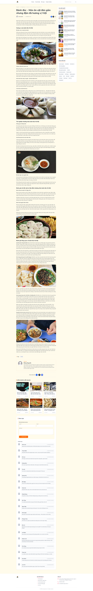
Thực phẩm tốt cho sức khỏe (63, 68)
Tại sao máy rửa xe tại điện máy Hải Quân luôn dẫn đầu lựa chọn (36, 394)
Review (33, 1)
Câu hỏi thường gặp (41, 583)
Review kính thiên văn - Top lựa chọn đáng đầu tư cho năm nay (22, 394)
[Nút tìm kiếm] (75, 1)
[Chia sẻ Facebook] (51, 16)
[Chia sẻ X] (53, 16)
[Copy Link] (55, 16)
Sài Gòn (60, 76)
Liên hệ (39, 585)
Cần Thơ (70, 78)
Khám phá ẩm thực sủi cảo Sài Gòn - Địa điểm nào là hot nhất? (49, 410)
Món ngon (43, 1)
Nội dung (20, 428)
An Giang (60, 78)
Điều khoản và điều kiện (42, 580)
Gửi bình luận (24, 436)
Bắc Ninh (67, 76)
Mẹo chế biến (61, 74)
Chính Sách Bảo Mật (41, 582)
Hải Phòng (66, 74)
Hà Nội (22, 356)
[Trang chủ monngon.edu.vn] (17, 2)
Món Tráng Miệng (62, 66)
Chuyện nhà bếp (48, 1)
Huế (64, 76)
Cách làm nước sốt (62, 72)
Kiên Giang (65, 78)
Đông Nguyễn (27, 363)
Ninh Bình (72, 76)
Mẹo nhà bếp (37, 1)
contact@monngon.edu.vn (63, 583)
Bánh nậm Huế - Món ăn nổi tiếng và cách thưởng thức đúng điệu (22, 410)
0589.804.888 (61, 581)
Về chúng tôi (40, 578)
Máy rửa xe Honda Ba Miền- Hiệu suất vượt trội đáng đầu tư (49, 394)
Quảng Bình (61, 80)
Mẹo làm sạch (69, 72)
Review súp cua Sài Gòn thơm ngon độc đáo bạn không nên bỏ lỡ (35, 410)
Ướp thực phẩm (72, 74)
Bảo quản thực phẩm (62, 70)
